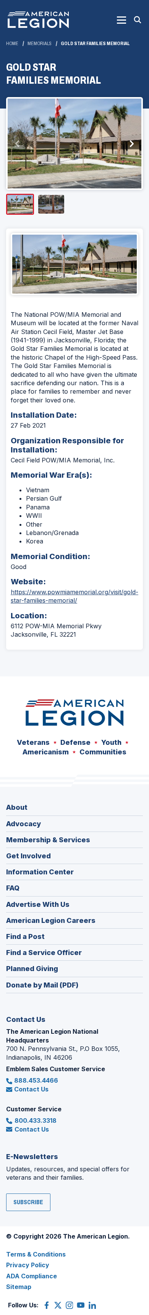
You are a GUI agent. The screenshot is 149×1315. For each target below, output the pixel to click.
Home (12, 43)
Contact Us (31, 1089)
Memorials (40, 43)
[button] (121, 19)
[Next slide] (131, 143)
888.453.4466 (36, 1080)
